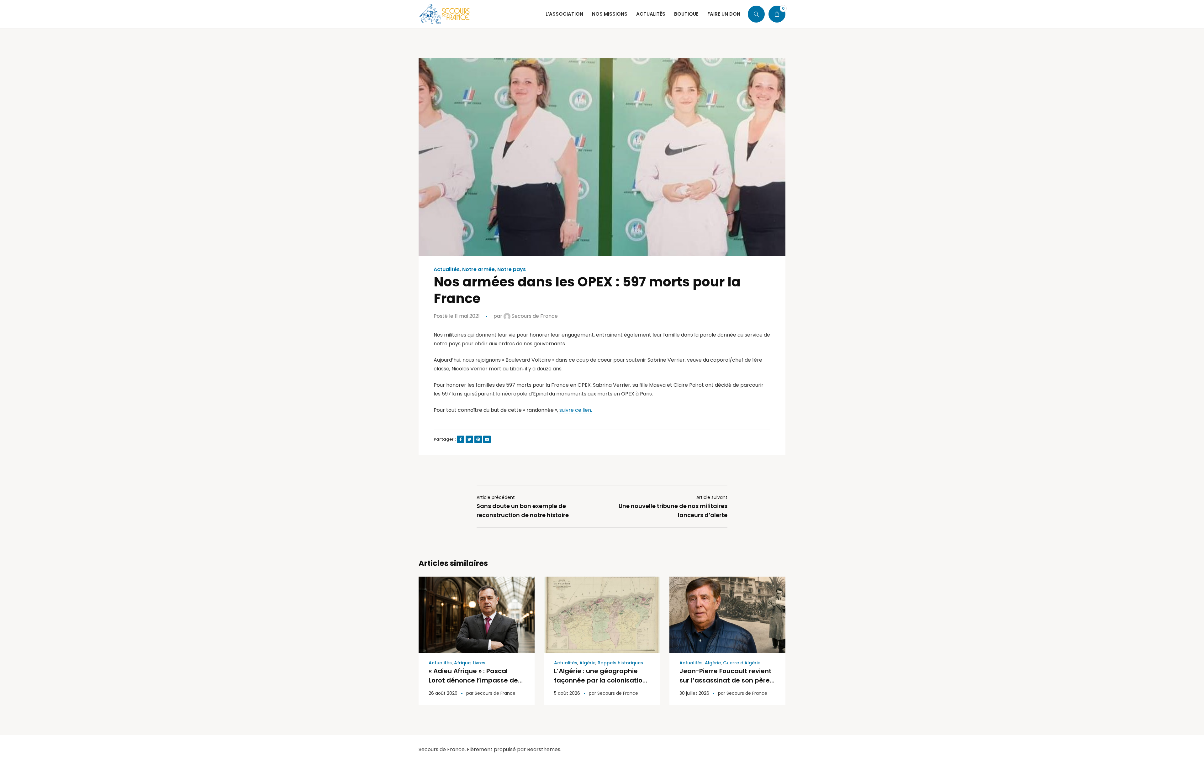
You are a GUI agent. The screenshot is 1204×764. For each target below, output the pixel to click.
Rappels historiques (620, 663)
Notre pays (511, 269)
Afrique (462, 663)
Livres (479, 663)
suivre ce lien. (575, 410)
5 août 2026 (567, 693)
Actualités (447, 269)
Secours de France (534, 316)
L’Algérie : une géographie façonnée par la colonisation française (600, 680)
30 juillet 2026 (694, 693)
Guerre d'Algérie (741, 663)
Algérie (587, 663)
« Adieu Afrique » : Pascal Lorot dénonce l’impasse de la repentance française (473, 680)
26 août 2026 (443, 693)
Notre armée (478, 269)
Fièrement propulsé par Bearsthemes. (514, 749)
